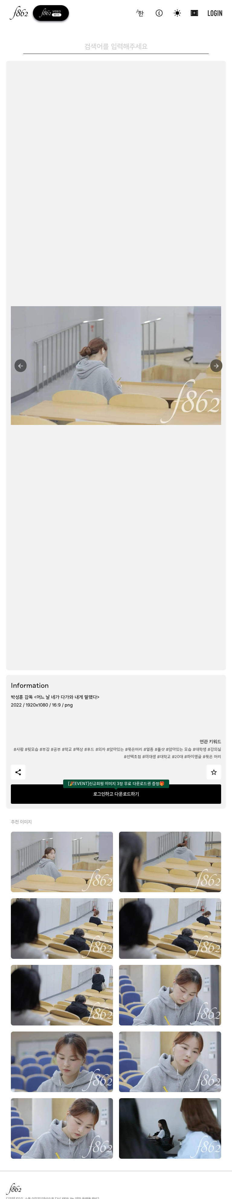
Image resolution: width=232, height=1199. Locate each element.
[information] (159, 13)
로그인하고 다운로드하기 (116, 794)
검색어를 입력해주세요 (116, 46)
